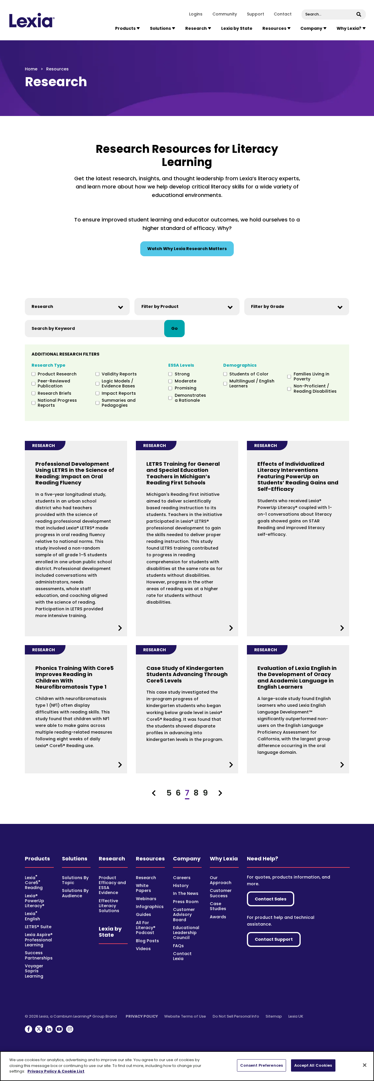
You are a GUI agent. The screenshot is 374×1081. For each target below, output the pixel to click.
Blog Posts (147, 941)
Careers (182, 878)
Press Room (185, 902)
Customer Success (221, 893)
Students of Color (249, 374)
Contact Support (274, 939)
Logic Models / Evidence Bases (118, 384)
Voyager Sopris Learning (34, 971)
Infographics (150, 907)
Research (112, 858)
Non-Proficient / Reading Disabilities (315, 389)
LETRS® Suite (38, 927)
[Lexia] (32, 20)
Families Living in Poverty (311, 377)
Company (186, 858)
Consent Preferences (261, 1065)
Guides (143, 914)
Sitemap (274, 1016)
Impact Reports (119, 393)
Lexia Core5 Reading (34, 883)
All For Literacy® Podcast (145, 928)
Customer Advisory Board (184, 915)
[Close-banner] (364, 1065)
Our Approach (220, 880)
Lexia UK (295, 1016)
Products (37, 858)
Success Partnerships (39, 955)
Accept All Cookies (313, 1065)
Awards (218, 917)
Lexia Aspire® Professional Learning (39, 940)
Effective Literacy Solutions (109, 906)
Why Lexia (224, 858)
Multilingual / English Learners (251, 384)
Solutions (74, 858)
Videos (143, 949)
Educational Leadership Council (186, 933)
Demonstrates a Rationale (190, 398)
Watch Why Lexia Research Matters (187, 249)
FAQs (178, 946)
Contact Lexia (182, 956)
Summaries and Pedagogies (119, 403)
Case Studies (218, 906)
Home (31, 69)
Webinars (146, 899)
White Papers (143, 888)
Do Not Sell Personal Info (236, 1016)
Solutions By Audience (75, 893)
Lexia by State (236, 28)
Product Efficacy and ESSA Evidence (112, 885)
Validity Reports (119, 374)
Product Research (57, 374)
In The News (185, 893)
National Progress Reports (57, 403)
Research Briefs (54, 393)
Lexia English (32, 916)
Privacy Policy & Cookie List (55, 1071)
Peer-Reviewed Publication (54, 384)
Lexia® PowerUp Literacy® (34, 901)
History (180, 885)
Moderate (185, 381)
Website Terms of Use (185, 1016)
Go (174, 328)
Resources (150, 858)
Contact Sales (270, 899)
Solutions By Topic (75, 880)
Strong (182, 374)
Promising (185, 388)
